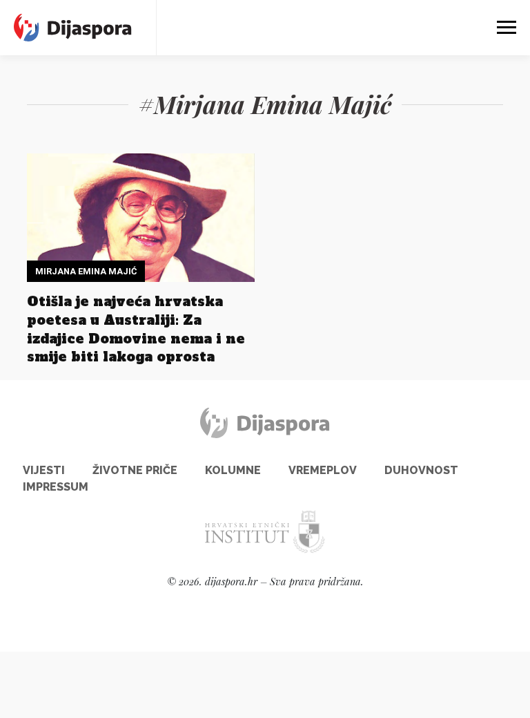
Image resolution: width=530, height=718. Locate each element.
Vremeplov (322, 470)
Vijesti (44, 470)
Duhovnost (421, 470)
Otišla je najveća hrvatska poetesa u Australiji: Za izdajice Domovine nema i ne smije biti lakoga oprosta (136, 329)
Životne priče (134, 470)
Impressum (55, 486)
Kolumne (233, 470)
